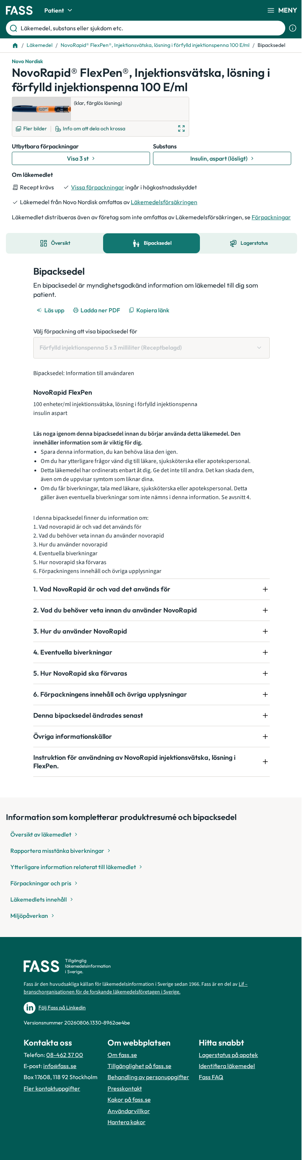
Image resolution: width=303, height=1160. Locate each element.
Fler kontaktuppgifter (52, 1105)
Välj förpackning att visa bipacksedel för (85, 331)
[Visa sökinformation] (292, 28)
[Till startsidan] (15, 45)
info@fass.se (59, 1074)
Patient (54, 10)
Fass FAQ (207, 1093)
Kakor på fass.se (127, 1116)
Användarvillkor (126, 1127)
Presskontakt (122, 1105)
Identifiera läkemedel (223, 1082)
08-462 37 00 (64, 1063)
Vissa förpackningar (97, 187)
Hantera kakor (124, 1138)
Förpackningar (271, 217)
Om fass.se (120, 1063)
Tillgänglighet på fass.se (137, 1074)
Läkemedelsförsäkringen (164, 202)
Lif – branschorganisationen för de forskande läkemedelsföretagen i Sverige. (136, 996)
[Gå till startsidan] (19, 10)
